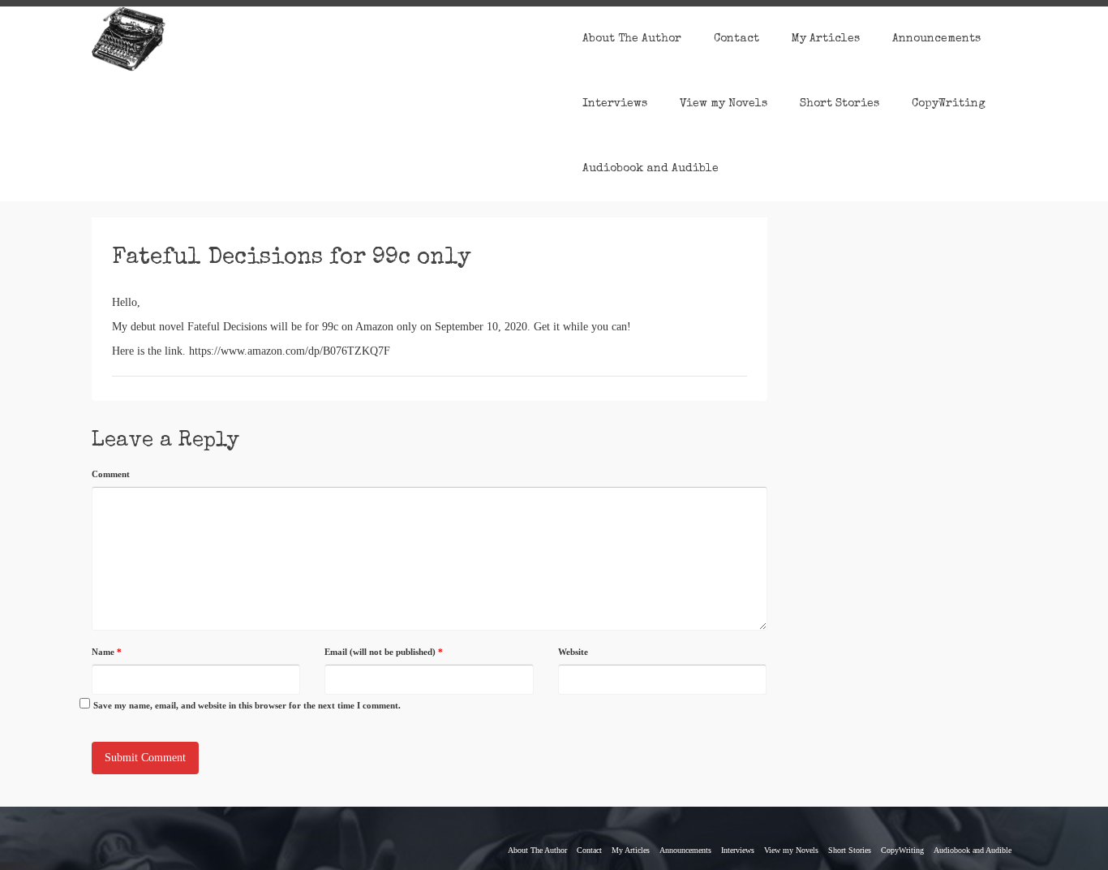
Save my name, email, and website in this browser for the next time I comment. (247, 705)
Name (107, 652)
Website (573, 652)
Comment (111, 474)
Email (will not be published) (383, 652)
